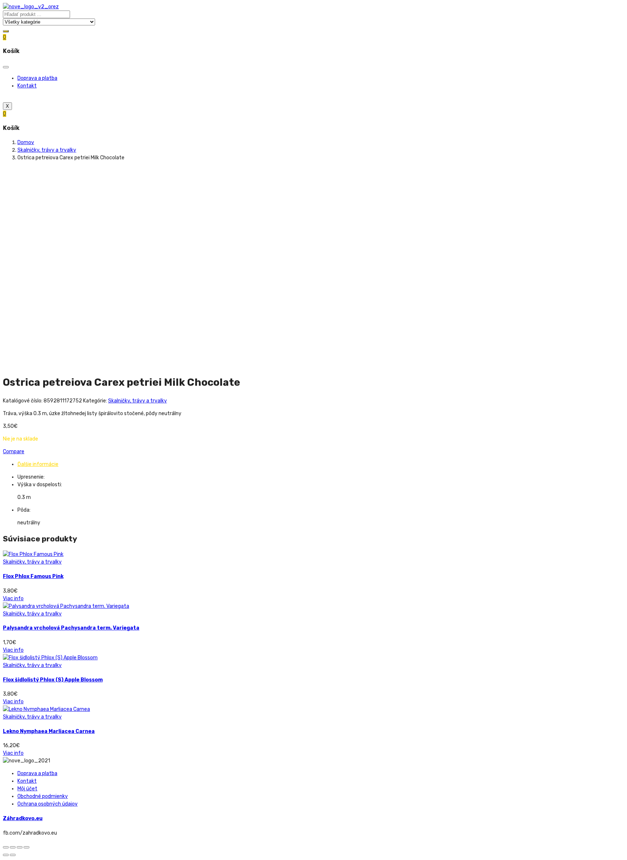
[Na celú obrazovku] (19, 847)
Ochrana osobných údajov (47, 804)
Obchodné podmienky (42, 796)
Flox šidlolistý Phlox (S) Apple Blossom (53, 680)
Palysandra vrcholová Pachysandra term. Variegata (71, 628)
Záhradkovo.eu (22, 818)
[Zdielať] (13, 847)
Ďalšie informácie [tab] (37, 464)
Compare (13, 452)
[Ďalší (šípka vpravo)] (13, 855)
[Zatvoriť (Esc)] (6, 847)
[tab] (320, 464)
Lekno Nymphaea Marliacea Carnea (49, 731)
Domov (25, 142)
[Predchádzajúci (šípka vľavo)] (6, 855)
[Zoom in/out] (26, 847)
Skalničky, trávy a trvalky (46, 150)
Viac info (13, 598)
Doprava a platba (37, 78)
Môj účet (27, 789)
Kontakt (27, 86)
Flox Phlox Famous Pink (33, 576)
